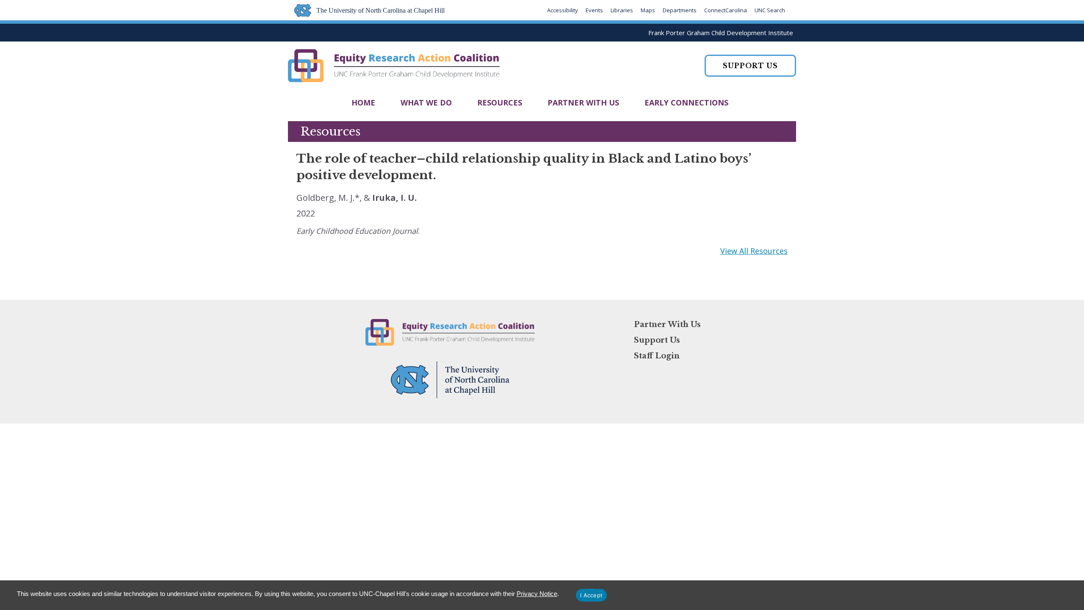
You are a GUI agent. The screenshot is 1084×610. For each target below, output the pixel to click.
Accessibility (562, 10)
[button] (750, 66)
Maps (648, 10)
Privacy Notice (537, 593)
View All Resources (754, 251)
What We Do (426, 102)
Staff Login (657, 355)
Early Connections (686, 102)
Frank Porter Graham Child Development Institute (720, 32)
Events (594, 10)
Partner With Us (583, 102)
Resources (499, 102)
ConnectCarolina (725, 10)
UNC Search (770, 10)
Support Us (657, 340)
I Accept (591, 595)
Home (363, 102)
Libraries (622, 10)
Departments (680, 10)
